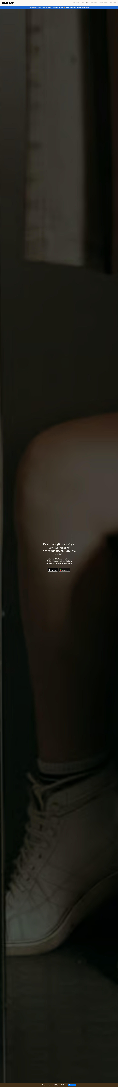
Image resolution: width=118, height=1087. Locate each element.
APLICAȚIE (85, 2)
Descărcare (72, 1085)
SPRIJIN (113, 2)
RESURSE (94, 2)
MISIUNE (76, 2)
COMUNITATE (103, 2)
